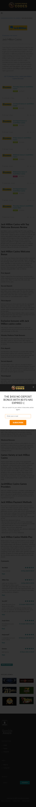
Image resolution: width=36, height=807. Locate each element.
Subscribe (18, 423)
